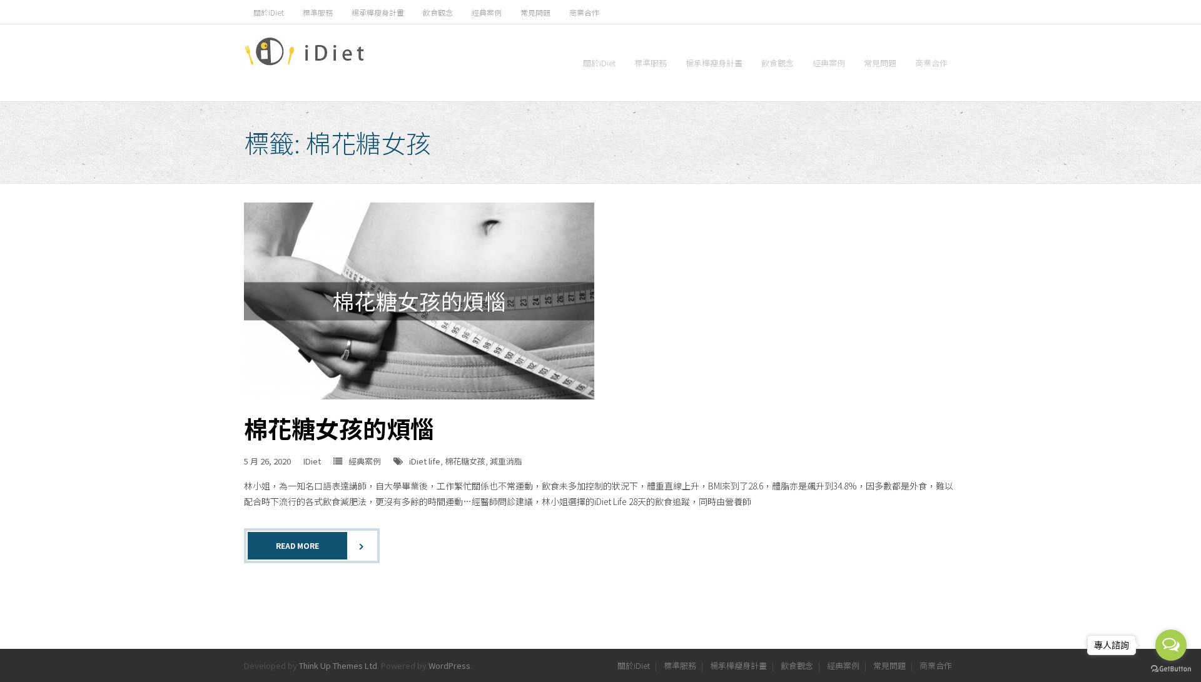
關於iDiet (268, 12)
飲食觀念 (438, 12)
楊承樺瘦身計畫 (378, 12)
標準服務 (318, 12)
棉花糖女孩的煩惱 (339, 428)
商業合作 (584, 12)
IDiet (312, 461)
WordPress (449, 665)
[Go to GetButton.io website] (1171, 669)
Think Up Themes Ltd (338, 665)
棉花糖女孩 (465, 461)
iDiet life (424, 461)
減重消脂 (506, 461)
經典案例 (487, 12)
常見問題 (535, 12)
